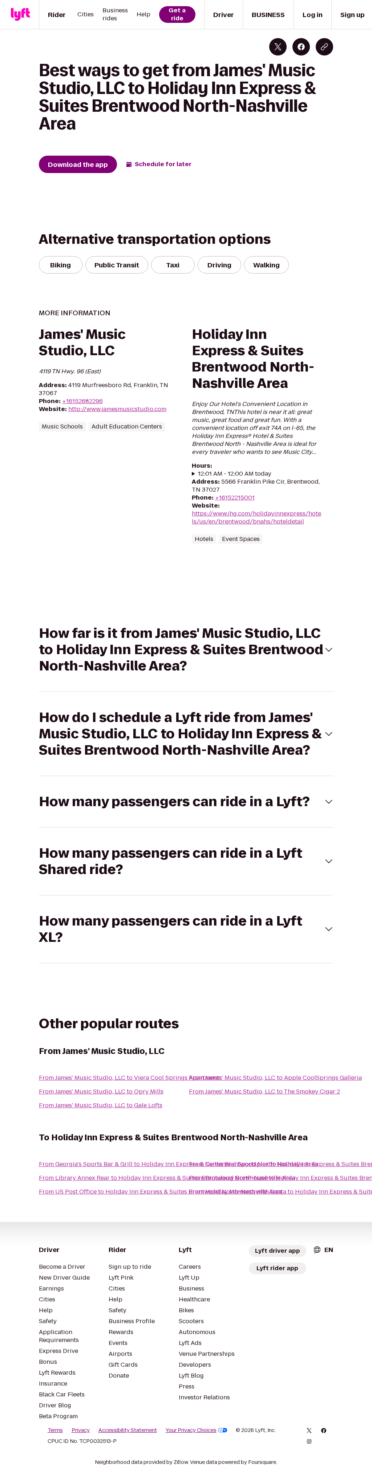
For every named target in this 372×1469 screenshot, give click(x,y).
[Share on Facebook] (301, 47)
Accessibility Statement (127, 1430)
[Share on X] (278, 47)
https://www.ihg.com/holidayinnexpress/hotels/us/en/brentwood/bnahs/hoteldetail (256, 517)
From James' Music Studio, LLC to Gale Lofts (100, 1105)
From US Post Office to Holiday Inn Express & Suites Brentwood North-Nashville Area (160, 1191)
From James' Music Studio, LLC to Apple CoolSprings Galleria (275, 1078)
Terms (55, 1430)
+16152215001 (235, 497)
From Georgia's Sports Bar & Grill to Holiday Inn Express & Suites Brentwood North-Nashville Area (178, 1164)
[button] (186, 649)
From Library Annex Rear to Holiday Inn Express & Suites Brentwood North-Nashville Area (167, 1178)
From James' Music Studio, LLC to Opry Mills (101, 1091)
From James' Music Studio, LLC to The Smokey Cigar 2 (264, 1091)
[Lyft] (20, 14)
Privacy (81, 1430)
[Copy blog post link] (324, 47)
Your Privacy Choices (191, 1430)
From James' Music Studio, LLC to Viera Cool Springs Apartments (130, 1078)
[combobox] (323, 1249)
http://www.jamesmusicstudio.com (117, 409)
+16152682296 (82, 401)
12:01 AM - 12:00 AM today (234, 474)
